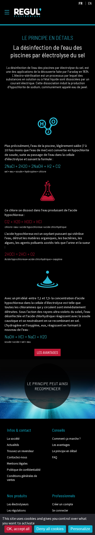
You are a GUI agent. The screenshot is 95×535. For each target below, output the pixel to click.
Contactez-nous (17, 457)
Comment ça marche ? (66, 439)
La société (13, 439)
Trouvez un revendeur (20, 451)
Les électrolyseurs (17, 504)
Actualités (13, 445)
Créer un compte (62, 504)
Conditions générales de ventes (22, 478)
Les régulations (16, 510)
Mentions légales (17, 463)
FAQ (54, 457)
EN (90, 3)
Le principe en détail (64, 451)
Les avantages (47, 352)
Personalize (80, 529)
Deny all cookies (50, 529)
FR (81, 3)
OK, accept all (18, 529)
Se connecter (60, 510)
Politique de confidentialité (23, 470)
